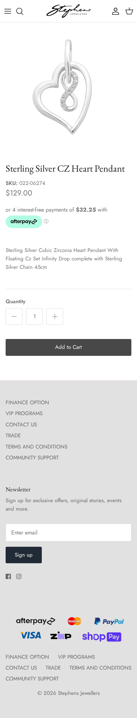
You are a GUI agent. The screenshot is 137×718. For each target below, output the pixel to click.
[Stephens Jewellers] (68, 11)
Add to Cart (68, 347)
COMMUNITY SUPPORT (32, 457)
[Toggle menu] (7, 11)
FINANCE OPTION (27, 402)
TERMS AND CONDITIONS (36, 447)
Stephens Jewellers (79, 693)
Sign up (24, 555)
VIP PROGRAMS (24, 413)
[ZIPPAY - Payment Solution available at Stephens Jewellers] (60, 638)
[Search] (23, 11)
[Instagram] (18, 576)
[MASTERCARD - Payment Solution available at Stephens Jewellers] (73, 624)
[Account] (114, 11)
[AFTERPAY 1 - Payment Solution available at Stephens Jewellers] (35, 624)
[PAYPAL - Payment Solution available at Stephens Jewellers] (107, 624)
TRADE (13, 435)
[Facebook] (8, 576)
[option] (68, 90)
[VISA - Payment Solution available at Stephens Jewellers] (29, 638)
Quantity (15, 301)
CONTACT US (21, 424)
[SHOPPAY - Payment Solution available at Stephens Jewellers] (99, 638)
